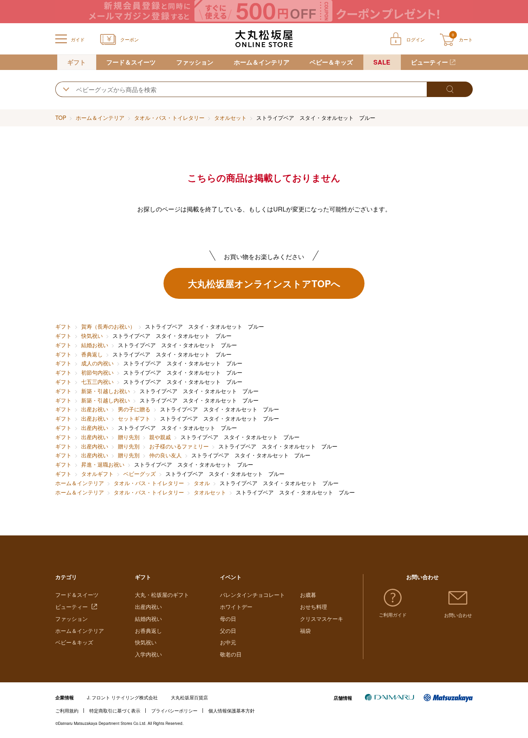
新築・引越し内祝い (105, 400)
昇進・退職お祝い (102, 464)
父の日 (228, 630)
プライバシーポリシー (174, 710)
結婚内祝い (148, 618)
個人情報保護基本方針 (231, 710)
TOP (60, 117)
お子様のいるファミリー (179, 446)
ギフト (76, 62)
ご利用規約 (66, 710)
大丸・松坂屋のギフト (162, 594)
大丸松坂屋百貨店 (189, 697)
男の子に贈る (134, 409)
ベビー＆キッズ (331, 62)
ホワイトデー (236, 606)
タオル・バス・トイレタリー (169, 117)
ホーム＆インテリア (262, 62)
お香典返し (148, 630)
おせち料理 (313, 606)
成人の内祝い (97, 363)
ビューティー (429, 62)
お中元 (228, 642)
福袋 (305, 630)
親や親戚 (160, 437)
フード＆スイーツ (131, 62)
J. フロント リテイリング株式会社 (122, 697)
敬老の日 (231, 654)
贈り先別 (129, 437)
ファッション (194, 62)
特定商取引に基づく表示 (114, 710)
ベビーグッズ (139, 473)
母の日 (228, 618)
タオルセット (230, 117)
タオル (202, 483)
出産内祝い (94, 427)
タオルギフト (97, 473)
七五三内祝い (97, 381)
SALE (381, 62)
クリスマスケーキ (321, 618)
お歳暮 (308, 594)
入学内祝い (148, 654)
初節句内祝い (97, 372)
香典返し (92, 354)
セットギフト (134, 418)
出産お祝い (94, 409)
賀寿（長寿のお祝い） (108, 326)
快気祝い (92, 335)
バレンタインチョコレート (252, 594)
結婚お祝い (94, 345)
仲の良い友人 (165, 455)
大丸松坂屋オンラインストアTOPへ (264, 283)
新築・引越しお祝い (105, 391)
